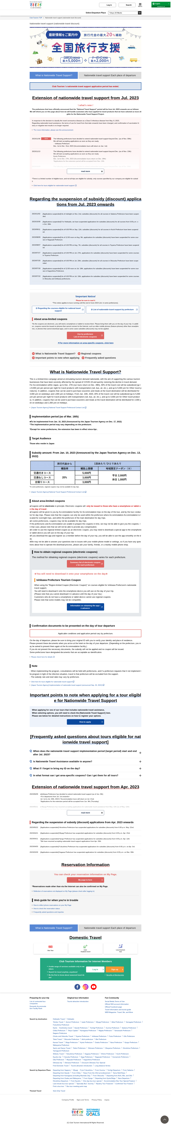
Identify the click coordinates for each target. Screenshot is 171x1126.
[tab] (54, 75)
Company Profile (68, 1100)
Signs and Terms (83, 1100)
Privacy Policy (97, 1100)
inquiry (106, 1100)
